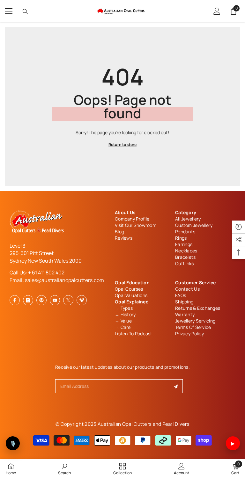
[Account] (216, 11)
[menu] (8, 11)
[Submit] (176, 386)
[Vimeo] (82, 300)
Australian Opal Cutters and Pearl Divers (143, 424)
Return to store (122, 144)
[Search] (25, 11)
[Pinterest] (41, 300)
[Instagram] (28, 300)
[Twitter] (68, 300)
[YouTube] (55, 300)
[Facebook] (15, 300)
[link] (64, 469)
